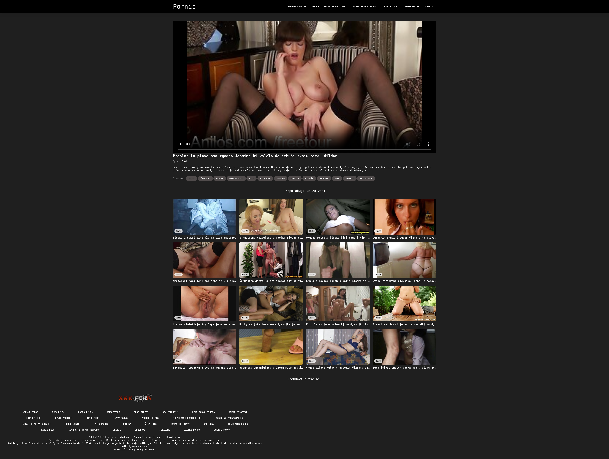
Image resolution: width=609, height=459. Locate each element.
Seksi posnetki (238, 412)
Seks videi (113, 412)
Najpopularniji (297, 6)
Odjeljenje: (412, 6)
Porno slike (33, 418)
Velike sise (366, 178)
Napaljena (265, 178)
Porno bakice (73, 424)
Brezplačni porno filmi (187, 418)
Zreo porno (101, 424)
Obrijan (281, 178)
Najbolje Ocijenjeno (365, 6)
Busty (191, 178)
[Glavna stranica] (135, 398)
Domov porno (120, 418)
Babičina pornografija (229, 418)
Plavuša (309, 178)
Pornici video (150, 418)
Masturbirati (236, 178)
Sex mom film (170, 412)
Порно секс (92, 418)
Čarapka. (205, 178)
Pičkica (295, 178)
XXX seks (208, 424)
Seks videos (141, 412)
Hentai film (47, 430)
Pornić (121, 449)
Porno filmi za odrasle (36, 424)
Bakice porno (222, 430)
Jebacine (164, 430)
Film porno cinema (203, 412)
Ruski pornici (63, 418)
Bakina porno (192, 430)
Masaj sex (58, 412)
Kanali (429, 6)
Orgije (117, 430)
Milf (251, 178)
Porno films (85, 412)
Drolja (219, 178)
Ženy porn (151, 424)
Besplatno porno (238, 424)
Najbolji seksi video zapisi (329, 6)
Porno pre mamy (180, 424)
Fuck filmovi (391, 6)
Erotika (126, 424)
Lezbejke (140, 430)
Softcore (324, 178)
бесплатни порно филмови (84, 430)
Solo (337, 178)
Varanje (350, 178)
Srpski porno (30, 412)
